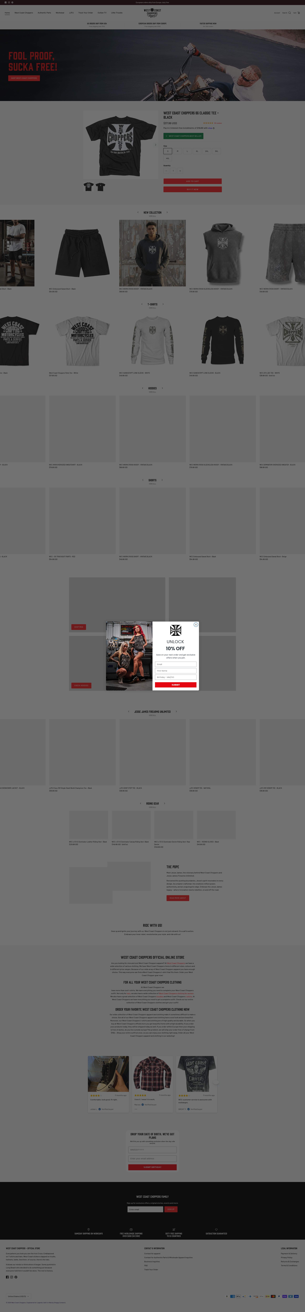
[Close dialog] (196, 625)
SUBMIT (176, 684)
